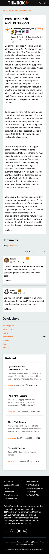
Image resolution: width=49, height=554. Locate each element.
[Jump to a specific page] (44, 251)
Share (8, 230)
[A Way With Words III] (27, 259)
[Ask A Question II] (19, 290)
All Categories (8, 326)
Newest (13, 246)
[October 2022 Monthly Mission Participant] (27, 31)
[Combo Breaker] (12, 31)
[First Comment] (20, 31)
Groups (6, 340)
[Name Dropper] (16, 31)
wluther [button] (10, 385)
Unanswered (24, 337)
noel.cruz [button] (11, 461)
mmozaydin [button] (12, 438)
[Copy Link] (12, 42)
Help (4, 344)
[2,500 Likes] (23, 31)
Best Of (6, 348)
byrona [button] (13, 259)
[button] (7, 30)
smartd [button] (13, 290)
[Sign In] (45, 3)
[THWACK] (18, 3)
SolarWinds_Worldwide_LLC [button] (22, 29)
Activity (6, 333)
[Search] (40, 3)
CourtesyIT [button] (12, 412)
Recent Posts (8, 329)
